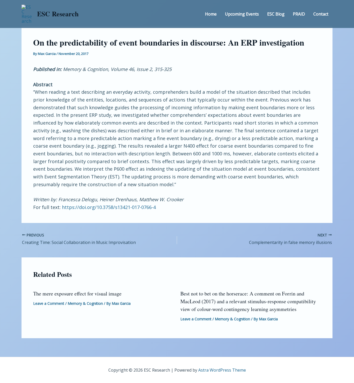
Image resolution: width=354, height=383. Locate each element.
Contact (320, 14)
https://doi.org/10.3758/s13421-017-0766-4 (109, 207)
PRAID (299, 14)
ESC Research (58, 14)
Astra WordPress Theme (222, 370)
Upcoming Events (242, 14)
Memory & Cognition (85, 303)
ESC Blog (276, 14)
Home (211, 14)
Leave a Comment (48, 303)
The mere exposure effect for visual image (77, 293)
